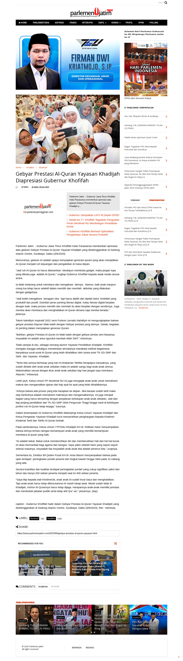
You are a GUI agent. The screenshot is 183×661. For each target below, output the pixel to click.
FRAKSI (73, 23)
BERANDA (76, 647)
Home (18, 167)
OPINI (141, 23)
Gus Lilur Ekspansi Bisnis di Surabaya (145, 289)
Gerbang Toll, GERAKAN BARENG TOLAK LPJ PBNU (34, 627)
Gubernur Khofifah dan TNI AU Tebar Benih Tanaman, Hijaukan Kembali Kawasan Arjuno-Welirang (41, 569)
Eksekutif (43, 167)
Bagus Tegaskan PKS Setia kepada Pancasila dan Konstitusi (70, 625)
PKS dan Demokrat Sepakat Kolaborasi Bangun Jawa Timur (144, 625)
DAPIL (101, 23)
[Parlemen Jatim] (91, 16)
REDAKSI (90, 647)
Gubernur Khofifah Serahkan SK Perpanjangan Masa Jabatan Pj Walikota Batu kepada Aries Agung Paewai (90, 568)
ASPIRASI (59, 23)
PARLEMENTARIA (40, 23)
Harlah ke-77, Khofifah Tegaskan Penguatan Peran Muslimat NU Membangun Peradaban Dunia (93, 223)
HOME (23, 23)
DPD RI (97, 611)
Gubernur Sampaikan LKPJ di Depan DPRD (94, 215)
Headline (30, 167)
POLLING (154, 23)
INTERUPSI (87, 23)
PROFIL (129, 23)
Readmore (143, 307)
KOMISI (115, 23)
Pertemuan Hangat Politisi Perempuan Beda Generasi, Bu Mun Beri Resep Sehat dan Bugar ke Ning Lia (110, 622)
